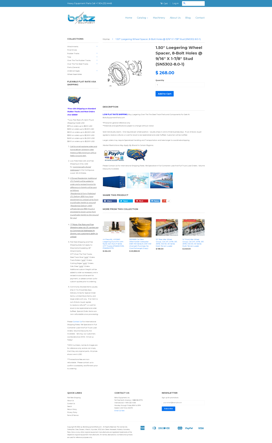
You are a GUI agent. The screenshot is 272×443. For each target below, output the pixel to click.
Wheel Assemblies (74, 74)
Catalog (142, 17)
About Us (175, 17)
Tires (69, 57)
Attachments (72, 46)
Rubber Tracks (73, 53)
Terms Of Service (72, 415)
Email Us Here (119, 411)
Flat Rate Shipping (74, 398)
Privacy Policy (72, 412)
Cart (165, 3)
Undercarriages (73, 71)
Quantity (160, 80)
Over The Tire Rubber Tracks (79, 60)
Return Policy (72, 409)
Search (69, 406)
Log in (175, 3)
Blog (188, 17)
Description (110, 106)
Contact (200, 17)
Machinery (159, 17)
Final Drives (72, 50)
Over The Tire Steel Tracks (77, 64)
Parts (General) (73, 67)
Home (128, 17)
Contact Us (77, 321)
